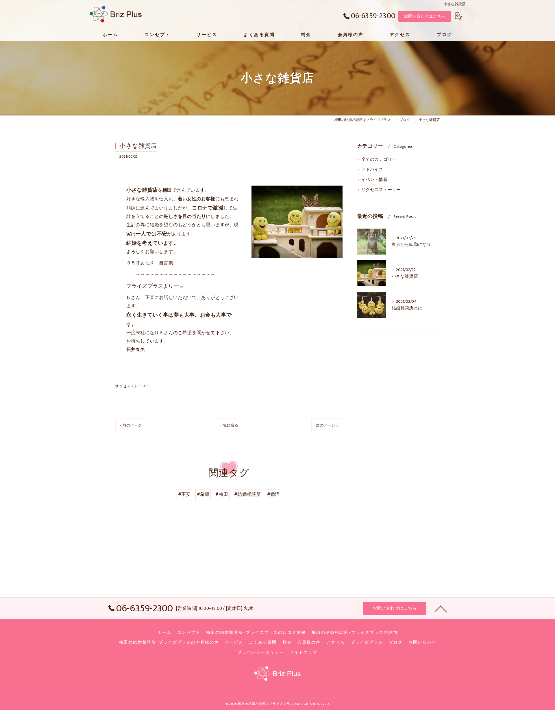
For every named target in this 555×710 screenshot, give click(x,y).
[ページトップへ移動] (441, 608)
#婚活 (273, 494)
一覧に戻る (228, 425)
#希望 (203, 494)
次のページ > (327, 425)
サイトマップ (303, 652)
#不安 (184, 494)
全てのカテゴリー (379, 159)
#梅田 (221, 494)
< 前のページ (131, 425)
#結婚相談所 (247, 494)
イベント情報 (374, 179)
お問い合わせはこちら (424, 16)
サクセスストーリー (132, 386)
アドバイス (372, 169)
